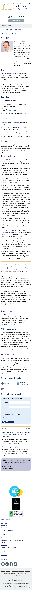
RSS (15, 564)
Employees (4, 525)
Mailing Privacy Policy (14, 575)
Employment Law (9, 414)
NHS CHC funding (19, 127)
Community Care (22, 414)
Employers (4, 523)
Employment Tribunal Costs (8, 547)
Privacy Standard (5, 575)
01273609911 (7, 383)
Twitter (3, 564)
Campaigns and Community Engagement (12, 540)
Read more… (17, 443)
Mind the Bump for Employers (11, 447)
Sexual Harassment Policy (11, 573)
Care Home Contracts (14, 122)
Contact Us (4, 555)
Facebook (11, 564)
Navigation (6, 25)
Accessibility (4, 545)
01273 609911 (17, 16)
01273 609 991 (11, 580)
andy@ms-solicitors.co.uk (24, 383)
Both (6, 417)
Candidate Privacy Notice (24, 575)
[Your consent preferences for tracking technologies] (29, 587)
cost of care (18, 245)
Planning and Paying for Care (9, 104)
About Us (3, 538)
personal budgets (11, 111)
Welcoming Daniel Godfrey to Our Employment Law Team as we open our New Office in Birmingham (16, 434)
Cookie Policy (8, 571)
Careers (3, 542)
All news (28, 428)
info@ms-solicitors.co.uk (19, 580)
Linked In (6, 389)
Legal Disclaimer (15, 571)
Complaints (27, 571)
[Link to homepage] (16, 6)
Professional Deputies (7, 530)
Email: (6, 407)
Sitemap (3, 571)
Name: (6, 402)
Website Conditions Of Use (22, 573)
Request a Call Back (16, 20)
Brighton (10, 73)
